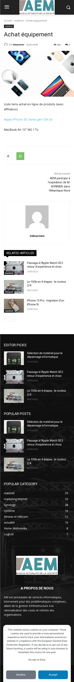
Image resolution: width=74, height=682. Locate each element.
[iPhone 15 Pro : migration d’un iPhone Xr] (14, 305)
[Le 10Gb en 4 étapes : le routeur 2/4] (14, 287)
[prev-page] (6, 319)
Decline (20, 674)
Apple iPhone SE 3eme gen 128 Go (28, 119)
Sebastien (18, 44)
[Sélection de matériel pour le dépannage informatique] (14, 358)
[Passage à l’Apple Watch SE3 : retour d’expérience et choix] (14, 268)
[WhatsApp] (20, 156)
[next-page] (12, 319)
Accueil (8, 20)
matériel (19, 20)
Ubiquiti (9, 292)
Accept (53, 674)
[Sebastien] (6, 45)
